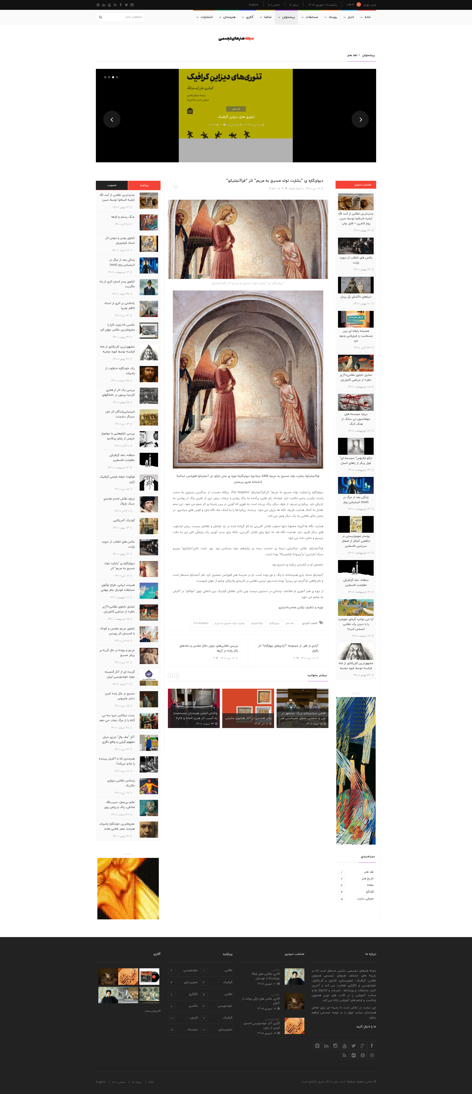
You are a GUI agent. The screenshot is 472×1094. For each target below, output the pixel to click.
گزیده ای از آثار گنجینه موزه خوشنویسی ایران (120, 674)
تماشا (268, 17)
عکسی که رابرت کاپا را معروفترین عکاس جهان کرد (117, 327)
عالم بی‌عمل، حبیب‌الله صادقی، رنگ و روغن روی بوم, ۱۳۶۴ (119, 807)
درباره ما (293, 5)
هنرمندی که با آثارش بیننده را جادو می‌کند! (117, 761)
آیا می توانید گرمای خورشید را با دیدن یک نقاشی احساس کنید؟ (356, 624)
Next (360, 119)
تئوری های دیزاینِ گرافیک (236, 117)
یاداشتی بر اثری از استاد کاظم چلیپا (119, 305)
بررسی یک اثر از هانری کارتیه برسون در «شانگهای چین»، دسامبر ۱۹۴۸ (118, 395)
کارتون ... (184, 1018)
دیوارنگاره (274, 623)
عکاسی (275, 995)
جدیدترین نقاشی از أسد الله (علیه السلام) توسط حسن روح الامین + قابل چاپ (355, 219)
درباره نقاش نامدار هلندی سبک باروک (119, 501)
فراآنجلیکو (257, 623)
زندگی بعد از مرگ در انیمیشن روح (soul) (356, 499)
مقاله (357, 885)
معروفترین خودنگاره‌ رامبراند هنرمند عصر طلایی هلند (117, 826)
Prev (111, 119)
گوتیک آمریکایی (124, 520)
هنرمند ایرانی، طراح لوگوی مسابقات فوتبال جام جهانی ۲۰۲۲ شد (118, 590)
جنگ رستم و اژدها (123, 217)
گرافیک (217, 982)
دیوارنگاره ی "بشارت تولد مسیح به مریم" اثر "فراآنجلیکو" (119, 568)
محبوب (112, 185)
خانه (368, 17)
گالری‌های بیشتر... (152, 1011)
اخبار (351, 17)
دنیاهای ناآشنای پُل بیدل (355, 297)
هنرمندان (229, 17)
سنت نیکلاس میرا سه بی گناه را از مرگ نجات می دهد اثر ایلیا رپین (117, 720)
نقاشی (276, 970)
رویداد (333, 17)
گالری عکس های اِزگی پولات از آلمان (261, 1001)
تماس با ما (274, 5)
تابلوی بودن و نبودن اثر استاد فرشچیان (120, 240)
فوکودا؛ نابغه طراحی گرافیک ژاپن (117, 479)
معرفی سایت (357, 899)
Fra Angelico (200, 623)
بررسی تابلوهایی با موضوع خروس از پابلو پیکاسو (118, 436)
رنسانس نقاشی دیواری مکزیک (121, 783)
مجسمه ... (184, 1030)
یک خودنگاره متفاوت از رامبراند (120, 370)
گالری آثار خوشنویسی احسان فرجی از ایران (262, 1025)
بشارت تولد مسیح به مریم (230, 623)
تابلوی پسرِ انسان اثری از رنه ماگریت (117, 284)
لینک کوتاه (233, 125)
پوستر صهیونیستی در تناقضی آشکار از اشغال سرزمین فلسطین (356, 541)
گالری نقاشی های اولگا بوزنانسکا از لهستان (266, 976)
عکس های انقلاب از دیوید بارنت (355, 260)
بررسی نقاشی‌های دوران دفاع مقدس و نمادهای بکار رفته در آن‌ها (208, 648)
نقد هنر (236, 109)
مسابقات (312, 17)
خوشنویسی (272, 1019)
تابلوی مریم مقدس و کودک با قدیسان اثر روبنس (117, 631)
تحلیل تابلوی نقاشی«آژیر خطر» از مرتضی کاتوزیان (356, 377)
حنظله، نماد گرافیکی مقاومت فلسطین (356, 582)
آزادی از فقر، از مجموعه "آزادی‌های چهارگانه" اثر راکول (288, 648)
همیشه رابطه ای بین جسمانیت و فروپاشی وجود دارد (356, 336)
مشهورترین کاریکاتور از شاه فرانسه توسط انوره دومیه (356, 665)
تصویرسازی (184, 982)
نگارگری (184, 994)
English (253, 4)
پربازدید (144, 185)
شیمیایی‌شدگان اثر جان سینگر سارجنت (120, 414)
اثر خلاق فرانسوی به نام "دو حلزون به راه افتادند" (304, 715)
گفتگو (357, 892)
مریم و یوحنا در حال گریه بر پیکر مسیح (117, 652)
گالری (249, 17)
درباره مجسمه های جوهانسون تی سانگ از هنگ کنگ (355, 419)
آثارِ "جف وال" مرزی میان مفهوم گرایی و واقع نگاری (118, 739)
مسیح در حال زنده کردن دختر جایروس (120, 696)
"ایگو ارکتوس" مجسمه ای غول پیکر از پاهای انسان (356, 460)
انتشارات (207, 17)
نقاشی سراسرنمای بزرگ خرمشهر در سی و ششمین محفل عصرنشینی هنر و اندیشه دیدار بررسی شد (249, 718)
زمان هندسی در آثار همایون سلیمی (194, 718)
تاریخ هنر (357, 879)
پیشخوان (288, 17)
